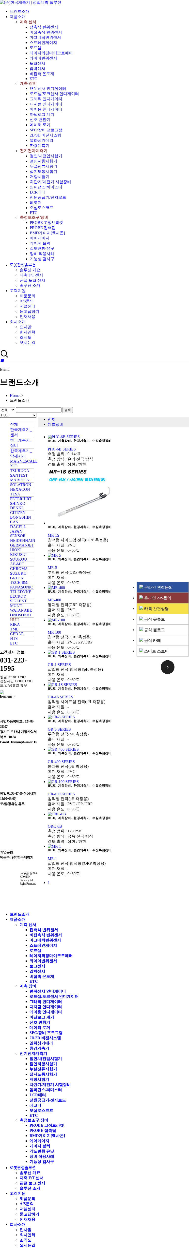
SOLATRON (20, 485)
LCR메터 (38, 192)
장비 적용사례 (42, 254)
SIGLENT (18, 601)
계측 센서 (28, 22)
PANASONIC (21, 587)
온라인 (158, 587)
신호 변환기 (40, 119)
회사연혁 (27, 332)
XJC (13, 466)
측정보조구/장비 (34, 217)
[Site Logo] (30, 2)
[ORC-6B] (118, 814)
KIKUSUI (18, 554)
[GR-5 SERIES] (118, 717)
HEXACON (20, 489)
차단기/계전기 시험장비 (50, 182)
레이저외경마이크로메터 (51, 53)
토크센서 (37, 63)
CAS (14, 522)
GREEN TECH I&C (19, 580)
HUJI (14, 620)
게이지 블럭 (40, 243)
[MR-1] (118, 846)
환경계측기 (39, 145)
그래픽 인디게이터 (46, 99)
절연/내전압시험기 (46, 156)
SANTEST (19, 475)
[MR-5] (118, 555)
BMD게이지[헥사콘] (47, 233)
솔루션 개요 (30, 270)
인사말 (26, 327)
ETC (33, 79)
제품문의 (27, 296)
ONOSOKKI (20, 615)
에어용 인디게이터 (46, 109)
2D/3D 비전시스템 (45, 135)
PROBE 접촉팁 (43, 228)
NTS (14, 638)
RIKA (15, 624)
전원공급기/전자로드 (48, 197)
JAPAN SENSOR (18, 533)
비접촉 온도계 (42, 74)
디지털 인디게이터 (46, 104)
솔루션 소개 (30, 285)
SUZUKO (18, 573)
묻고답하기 (29, 311)
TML (14, 629)
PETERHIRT (21, 499)
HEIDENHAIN (22, 540)
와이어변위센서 (43, 58)
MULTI (16, 606)
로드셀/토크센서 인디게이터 (54, 94)
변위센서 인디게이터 (48, 88)
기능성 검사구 (42, 259)
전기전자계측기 (33, 151)
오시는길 (27, 342)
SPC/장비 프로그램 (46, 130)
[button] (2, 361)
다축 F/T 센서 (31, 275)
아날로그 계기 (42, 114)
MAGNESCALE (24, 461)
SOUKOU (18, 559)
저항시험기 (39, 177)
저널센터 (27, 306)
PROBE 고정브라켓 (46, 222)
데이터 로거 (40, 125)
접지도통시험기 (43, 171)
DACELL (18, 527)
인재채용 (27, 316)
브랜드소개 (20, 11)
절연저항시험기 (43, 161)
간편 (156, 608)
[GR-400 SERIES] (118, 749)
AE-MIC (17, 564)
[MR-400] (118, 588)
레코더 (36, 202)
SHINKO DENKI (17, 505)
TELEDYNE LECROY (20, 594)
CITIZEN (18, 512)
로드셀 (35, 48)
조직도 (26, 337)
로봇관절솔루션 (23, 265)
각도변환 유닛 (42, 248)
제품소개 (18, 17)
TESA (15, 494)
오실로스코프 (41, 208)
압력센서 (37, 68)
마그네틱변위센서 (45, 37)
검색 (67, 410)
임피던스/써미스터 (46, 187)
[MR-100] (118, 620)
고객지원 (18, 291)
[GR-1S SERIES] (118, 685)
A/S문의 (27, 301)
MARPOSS (19, 480)
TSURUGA (19, 471)
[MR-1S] (118, 496)
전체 (14, 424)
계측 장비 (28, 83)
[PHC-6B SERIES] (118, 437)
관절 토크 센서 (32, 280)
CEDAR (17, 634)
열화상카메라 (41, 140)
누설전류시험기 (43, 166)
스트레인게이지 (43, 42)
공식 (154, 619)
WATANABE (21, 610)
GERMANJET (22, 545)
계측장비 (55, 424)
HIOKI (15, 550)
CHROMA (19, 569)
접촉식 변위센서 (44, 27)
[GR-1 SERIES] (118, 652)
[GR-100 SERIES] (118, 782)
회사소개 (18, 322)
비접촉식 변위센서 (46, 32)
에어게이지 (39, 238)
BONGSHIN (20, 517)
